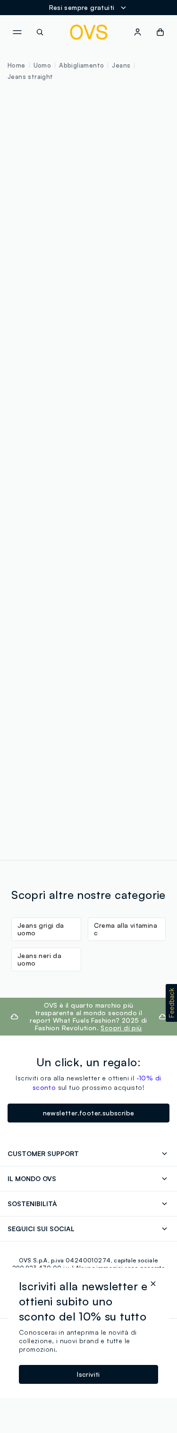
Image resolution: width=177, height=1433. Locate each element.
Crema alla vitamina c (125, 929)
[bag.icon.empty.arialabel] (160, 32)
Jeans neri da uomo (39, 959)
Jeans (121, 65)
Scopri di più (121, 1028)
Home (16, 65)
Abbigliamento (81, 65)
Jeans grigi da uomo (40, 929)
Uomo (42, 65)
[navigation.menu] (17, 32)
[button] (171, 1003)
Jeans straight (30, 76)
